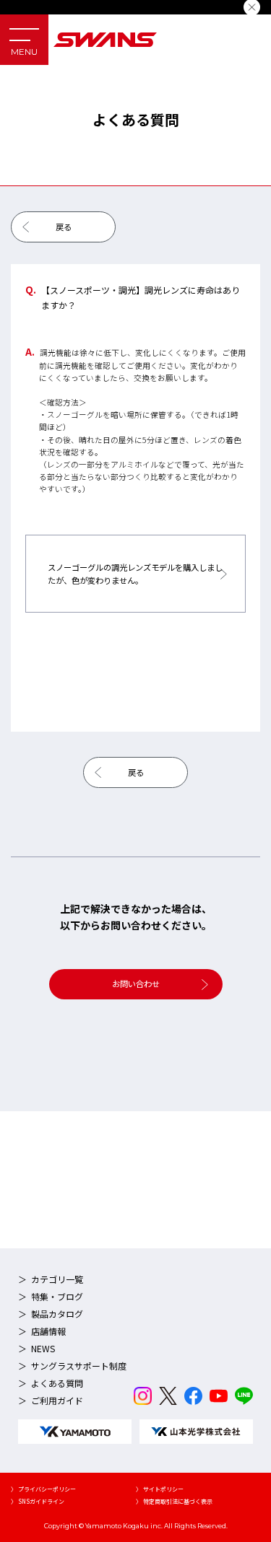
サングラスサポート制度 (78, 1365)
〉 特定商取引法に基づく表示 (174, 1501)
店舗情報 (48, 1331)
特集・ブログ (57, 1296)
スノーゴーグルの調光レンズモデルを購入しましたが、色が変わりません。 (135, 573)
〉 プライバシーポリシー (43, 1489)
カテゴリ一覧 (57, 1279)
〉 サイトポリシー (160, 1489)
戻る (64, 226)
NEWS (43, 1348)
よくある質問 (57, 1383)
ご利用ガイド (57, 1400)
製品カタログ (57, 1313)
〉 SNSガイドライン (37, 1501)
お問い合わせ (136, 983)
